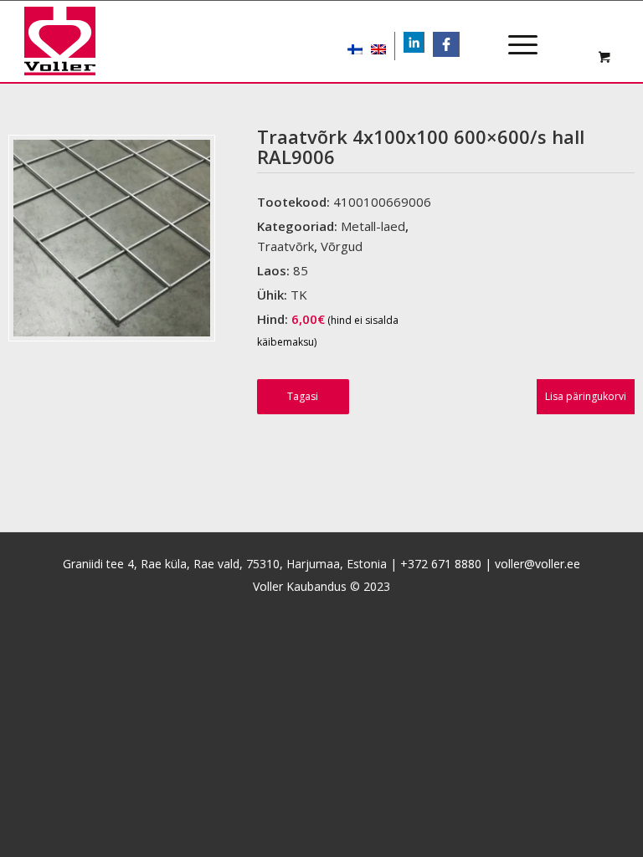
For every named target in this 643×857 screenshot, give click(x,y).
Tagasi (302, 396)
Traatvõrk (285, 246)
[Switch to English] (378, 46)
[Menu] (514, 30)
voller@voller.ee (537, 564)
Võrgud (342, 246)
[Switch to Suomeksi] (355, 46)
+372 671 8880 (440, 564)
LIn (423, 44)
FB (451, 44)
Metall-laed (373, 226)
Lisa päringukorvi (585, 396)
